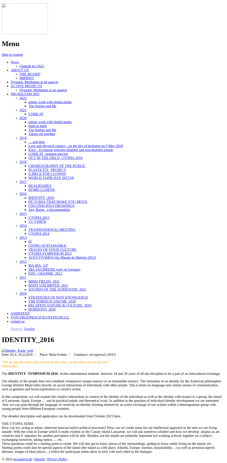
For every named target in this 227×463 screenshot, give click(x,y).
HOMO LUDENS (41, 190)
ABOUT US (20, 70)
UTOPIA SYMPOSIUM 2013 (50, 253)
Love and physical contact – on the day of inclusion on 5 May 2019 (75, 146)
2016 (23, 194)
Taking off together (41, 134)
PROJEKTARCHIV (25, 94)
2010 (23, 293)
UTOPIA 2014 (38, 233)
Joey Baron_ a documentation (49, 210)
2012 (23, 261)
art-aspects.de (22, 459)
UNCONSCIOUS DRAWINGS (51, 206)
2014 (23, 226)
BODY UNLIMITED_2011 (48, 285)
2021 (23, 110)
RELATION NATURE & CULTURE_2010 (59, 305)
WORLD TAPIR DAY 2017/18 (51, 178)
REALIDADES (39, 186)
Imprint (40, 459)
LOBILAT (35, 114)
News (15, 62)
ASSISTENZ (20, 313)
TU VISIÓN (37, 222)
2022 (23, 98)
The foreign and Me (42, 106)
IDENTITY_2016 (41, 198)
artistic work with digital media (50, 102)
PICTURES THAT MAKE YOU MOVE (57, 202)
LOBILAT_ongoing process (48, 154)
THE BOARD (30, 74)
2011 (23, 277)
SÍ (29, 241)
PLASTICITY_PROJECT (47, 170)
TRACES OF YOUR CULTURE (52, 249)
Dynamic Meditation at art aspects (34, 82)
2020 (23, 118)
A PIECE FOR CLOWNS (47, 174)
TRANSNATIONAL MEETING (52, 230)
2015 (23, 214)
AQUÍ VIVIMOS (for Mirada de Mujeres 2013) (62, 257)
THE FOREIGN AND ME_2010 (52, 301)
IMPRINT (27, 78)
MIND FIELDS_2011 (44, 281)
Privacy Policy (57, 459)
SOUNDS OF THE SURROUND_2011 (57, 289)
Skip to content (12, 54)
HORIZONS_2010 (42, 309)
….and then (36, 142)
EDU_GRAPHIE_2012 (45, 273)
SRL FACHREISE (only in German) (54, 269)
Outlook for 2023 (32, 66)
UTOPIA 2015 (38, 218)
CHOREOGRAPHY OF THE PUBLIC (57, 166)
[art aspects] (25, 33)
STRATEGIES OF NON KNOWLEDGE (58, 297)
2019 (23, 138)
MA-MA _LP (38, 265)
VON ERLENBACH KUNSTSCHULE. (40, 317)
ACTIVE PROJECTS (26, 86)
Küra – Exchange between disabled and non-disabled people (70, 150)
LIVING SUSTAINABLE (47, 245)
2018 (23, 162)
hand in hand (37, 126)
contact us (18, 321)
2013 (23, 237)
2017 (23, 182)
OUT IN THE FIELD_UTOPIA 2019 (55, 158)
